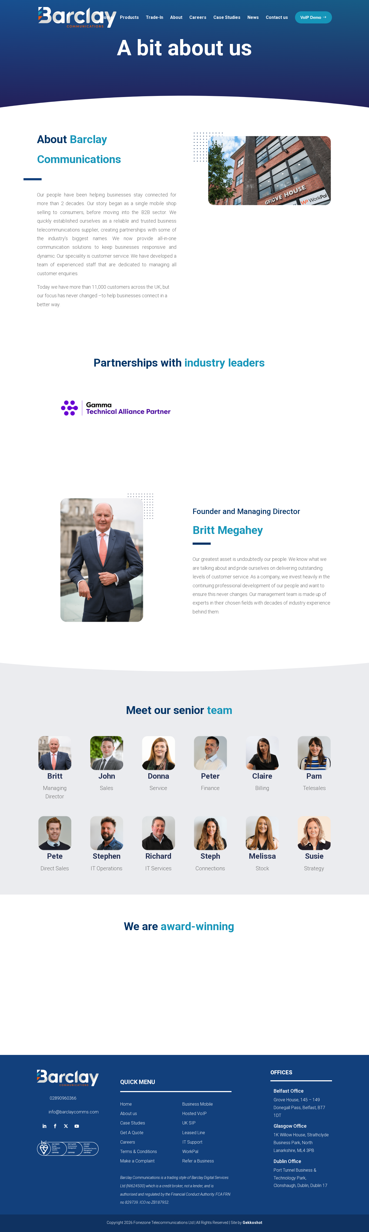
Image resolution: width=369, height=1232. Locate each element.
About (176, 17)
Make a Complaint (137, 1161)
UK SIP (189, 1123)
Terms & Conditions (138, 1151)
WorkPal (190, 1151)
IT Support (192, 1142)
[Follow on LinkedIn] (44, 1126)
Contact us (277, 17)
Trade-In (154, 17)
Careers (197, 17)
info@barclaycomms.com (74, 1111)
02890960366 (63, 1098)
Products (129, 17)
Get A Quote (131, 1132)
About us (128, 1113)
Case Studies (226, 17)
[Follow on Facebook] (55, 1126)
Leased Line (193, 1132)
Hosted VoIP (194, 1113)
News (253, 17)
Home (107, 17)
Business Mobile (197, 1104)
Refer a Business (198, 1161)
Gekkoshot (252, 1222)
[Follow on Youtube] (76, 1126)
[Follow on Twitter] (66, 1126)
